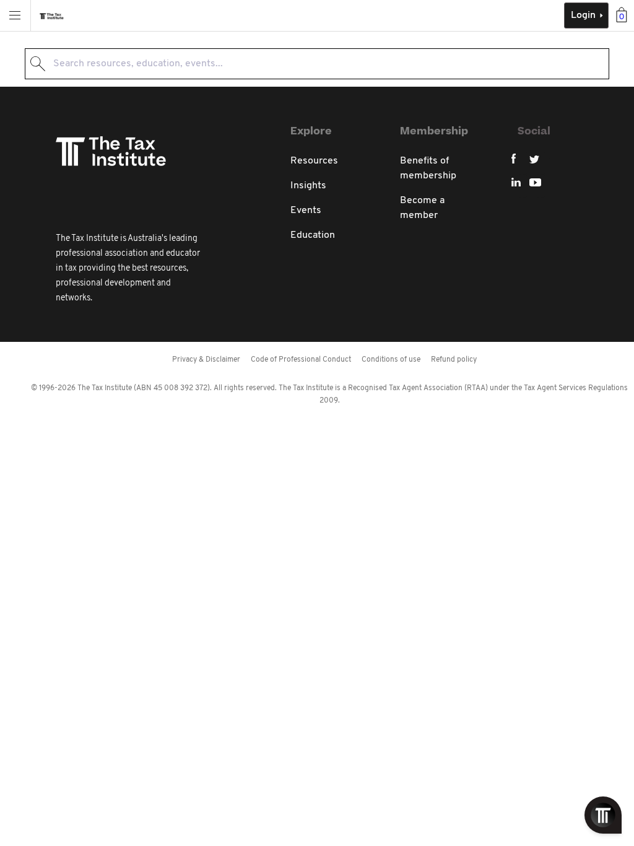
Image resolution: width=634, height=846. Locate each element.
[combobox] (317, 63)
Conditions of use (391, 360)
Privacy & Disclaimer (206, 360)
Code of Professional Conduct (301, 360)
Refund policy (454, 360)
